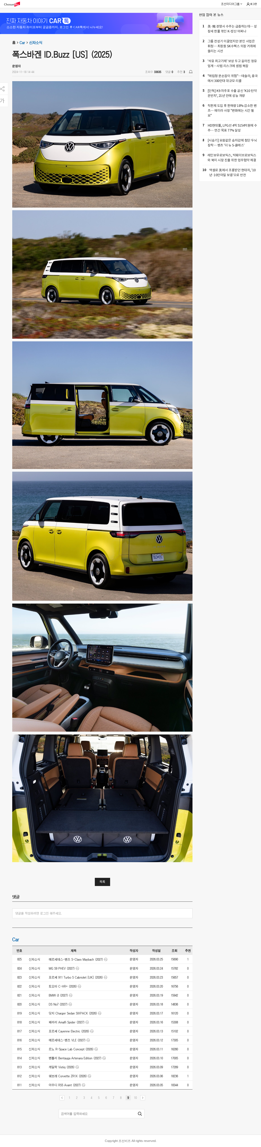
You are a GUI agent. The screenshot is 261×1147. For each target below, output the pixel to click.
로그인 (253, 4)
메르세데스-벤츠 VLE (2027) (67, 1040)
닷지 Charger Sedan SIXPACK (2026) (73, 1013)
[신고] (190, 71)
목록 (102, 882)
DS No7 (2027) (58, 1004)
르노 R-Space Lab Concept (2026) (71, 1049)
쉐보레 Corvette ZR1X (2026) (68, 1076)
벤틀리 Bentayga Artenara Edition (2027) (75, 1058)
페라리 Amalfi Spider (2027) (67, 1022)
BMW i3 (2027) (58, 995)
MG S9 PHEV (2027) (62, 968)
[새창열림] (14, 4)
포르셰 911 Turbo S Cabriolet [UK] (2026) (76, 977)
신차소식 (35, 43)
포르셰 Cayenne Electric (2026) (69, 1031)
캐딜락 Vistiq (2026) (62, 1067)
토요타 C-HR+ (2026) (63, 986)
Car (22, 43)
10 (135, 1098)
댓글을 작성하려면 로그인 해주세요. (38, 913)
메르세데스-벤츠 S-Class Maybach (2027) (76, 959)
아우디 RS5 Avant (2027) (65, 1085)
